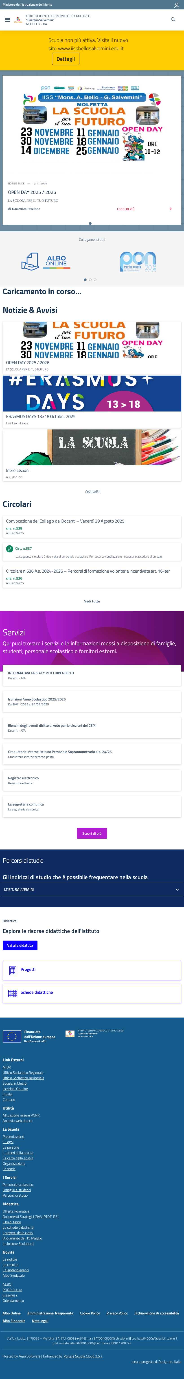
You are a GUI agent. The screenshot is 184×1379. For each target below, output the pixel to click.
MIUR (7, 1067)
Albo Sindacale (14, 1275)
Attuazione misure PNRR (21, 1115)
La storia (9, 1168)
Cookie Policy (90, 1313)
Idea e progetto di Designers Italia (156, 1361)
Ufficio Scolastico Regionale (23, 1072)
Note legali (40, 1320)
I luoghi (8, 1142)
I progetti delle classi (18, 1232)
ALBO (7, 1284)
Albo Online (12, 1313)
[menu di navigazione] (7, 20)
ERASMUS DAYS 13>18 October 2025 (41, 416)
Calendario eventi (16, 1270)
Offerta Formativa (16, 1211)
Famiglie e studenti (17, 1190)
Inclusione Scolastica (18, 1243)
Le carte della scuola (18, 1158)
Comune (9, 1099)
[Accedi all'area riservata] (177, 4)
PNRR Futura (12, 1289)
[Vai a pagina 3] (95, 279)
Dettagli (66, 59)
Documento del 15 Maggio (22, 1238)
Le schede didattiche (18, 1227)
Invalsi (7, 1094)
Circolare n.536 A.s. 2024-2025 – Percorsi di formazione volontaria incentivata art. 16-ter (88, 570)
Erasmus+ (10, 1295)
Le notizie (10, 1259)
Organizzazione (14, 1163)
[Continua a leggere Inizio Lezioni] (92, 447)
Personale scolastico (18, 1184)
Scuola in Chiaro (14, 1083)
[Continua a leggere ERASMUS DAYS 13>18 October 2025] (92, 394)
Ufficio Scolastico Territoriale (23, 1078)
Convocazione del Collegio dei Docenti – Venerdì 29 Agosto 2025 (65, 520)
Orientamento (13, 1300)
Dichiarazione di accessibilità (156, 1313)
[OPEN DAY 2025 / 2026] (92, 126)
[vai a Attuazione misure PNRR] (31, 1038)
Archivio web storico (18, 1120)
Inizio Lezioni (17, 470)
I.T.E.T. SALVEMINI (19, 889)
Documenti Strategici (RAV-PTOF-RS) (30, 1216)
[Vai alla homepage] (18, 20)
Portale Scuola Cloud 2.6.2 (83, 1356)
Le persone (11, 1147)
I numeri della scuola (18, 1152)
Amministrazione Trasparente (50, 1313)
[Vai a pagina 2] (90, 279)
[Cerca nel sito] (173, 20)
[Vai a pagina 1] (85, 279)
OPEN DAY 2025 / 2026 (27, 362)
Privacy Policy (117, 1313)
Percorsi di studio (15, 1195)
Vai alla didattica (20, 945)
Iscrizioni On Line (15, 1088)
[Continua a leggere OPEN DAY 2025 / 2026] (92, 340)
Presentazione (13, 1136)
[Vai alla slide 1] (90, 223)
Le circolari (10, 1264)
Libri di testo (12, 1222)
